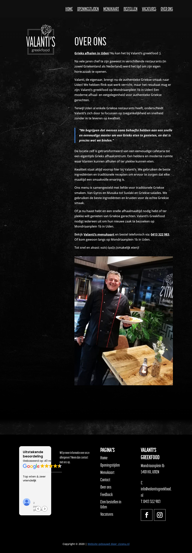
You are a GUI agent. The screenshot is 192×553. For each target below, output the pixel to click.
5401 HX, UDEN (150, 471)
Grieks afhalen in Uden (91, 53)
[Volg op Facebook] (146, 515)
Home (69, 9)
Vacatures (149, 9)
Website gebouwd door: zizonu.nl (109, 544)
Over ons (167, 9)
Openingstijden (88, 9)
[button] (44, 509)
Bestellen (130, 9)
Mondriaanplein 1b (152, 465)
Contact (105, 479)
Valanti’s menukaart (99, 234)
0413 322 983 (160, 234)
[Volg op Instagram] (160, 515)
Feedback (106, 494)
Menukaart (111, 9)
